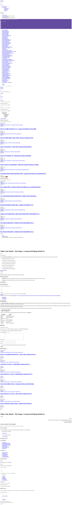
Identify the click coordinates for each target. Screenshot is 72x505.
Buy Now (6, 276)
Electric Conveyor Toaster (6, 67)
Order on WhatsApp (3, 270)
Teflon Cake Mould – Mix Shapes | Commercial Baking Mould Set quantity (12, 274)
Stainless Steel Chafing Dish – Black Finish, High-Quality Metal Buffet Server (20, 213)
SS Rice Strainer (4, 71)
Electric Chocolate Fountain (6, 35)
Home (3, 235)
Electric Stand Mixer (5, 64)
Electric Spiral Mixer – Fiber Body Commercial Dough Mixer (16, 146)
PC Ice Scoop (4, 79)
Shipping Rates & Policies (6, 444)
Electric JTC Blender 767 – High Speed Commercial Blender (15, 155)
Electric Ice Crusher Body (6, 73)
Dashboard (6, 115)
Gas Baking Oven (5, 37)
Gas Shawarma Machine (6, 70)
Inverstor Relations (5, 454)
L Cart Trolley (4, 58)
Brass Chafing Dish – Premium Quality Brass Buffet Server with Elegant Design (20, 187)
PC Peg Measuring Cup (6, 78)
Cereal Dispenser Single (6, 56)
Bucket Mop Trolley (5, 34)
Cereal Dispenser (5, 49)
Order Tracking (6, 8)
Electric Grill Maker (5, 33)
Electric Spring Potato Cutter (6, 54)
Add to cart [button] (2, 125)
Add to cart (2, 276)
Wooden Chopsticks (5, 76)
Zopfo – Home (4, 6)
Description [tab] (4, 297)
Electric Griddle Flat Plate (6, 43)
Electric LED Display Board (6, 52)
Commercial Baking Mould (23, 295)
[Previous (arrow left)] (0, 504)
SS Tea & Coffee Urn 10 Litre (7, 61)
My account (4, 7)
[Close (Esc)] (3, 503)
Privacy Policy (4, 445)
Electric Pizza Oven (5, 36)
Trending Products (3, 118)
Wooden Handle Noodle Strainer (7, 55)
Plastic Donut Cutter (5, 72)
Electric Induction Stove (6, 57)
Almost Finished (4, 176)
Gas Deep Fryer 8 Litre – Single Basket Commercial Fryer (15, 364)
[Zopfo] (1, 0)
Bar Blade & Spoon (5, 80)
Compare (1, 132)
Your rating (2, 332)
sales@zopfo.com (5, 436)
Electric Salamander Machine (6, 39)
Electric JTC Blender (5, 41)
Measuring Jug (4, 81)
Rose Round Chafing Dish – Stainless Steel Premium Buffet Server (17, 222)
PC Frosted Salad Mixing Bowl (7, 59)
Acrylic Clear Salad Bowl (6, 63)
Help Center (4, 448)
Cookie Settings (4, 447)
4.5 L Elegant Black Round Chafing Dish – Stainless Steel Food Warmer (18, 196)
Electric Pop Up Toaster (6, 68)
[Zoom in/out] (0, 503)
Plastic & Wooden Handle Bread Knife (8, 60)
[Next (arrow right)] (1, 504)
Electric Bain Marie (5, 32)
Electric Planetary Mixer (6, 47)
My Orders (6, 9)
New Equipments (5, 30)
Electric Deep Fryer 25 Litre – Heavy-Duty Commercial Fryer (16, 393)
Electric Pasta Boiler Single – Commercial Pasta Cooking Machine (17, 383)
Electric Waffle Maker (5, 31)
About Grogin (4, 453)
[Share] (2, 503)
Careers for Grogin (5, 452)
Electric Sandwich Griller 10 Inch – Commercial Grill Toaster (16, 403)
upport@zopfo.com (5, 16)
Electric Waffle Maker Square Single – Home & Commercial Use (16, 137)
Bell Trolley (4, 48)
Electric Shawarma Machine (6, 66)
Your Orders (4, 442)
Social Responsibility (5, 456)
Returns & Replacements (6, 443)
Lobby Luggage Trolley (6, 40)
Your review (2, 339)
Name (1, 341)
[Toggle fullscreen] (1, 503)
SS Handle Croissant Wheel (6, 75)
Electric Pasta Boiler (5, 45)
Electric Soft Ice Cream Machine (7, 62)
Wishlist (5, 10)
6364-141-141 (4, 433)
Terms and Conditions (5, 446)
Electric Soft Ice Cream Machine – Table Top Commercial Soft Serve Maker (19, 164)
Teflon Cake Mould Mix (56, 295)
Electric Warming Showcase (6, 42)
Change (1, 4)
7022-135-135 (4, 15)
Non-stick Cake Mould (38, 295)
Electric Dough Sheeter (6, 65)
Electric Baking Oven (5, 44)
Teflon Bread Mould (5, 74)
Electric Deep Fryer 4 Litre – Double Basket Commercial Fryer (16, 374)
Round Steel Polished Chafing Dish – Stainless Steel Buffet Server (16, 205)
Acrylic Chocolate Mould (6, 77)
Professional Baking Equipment (47, 295)
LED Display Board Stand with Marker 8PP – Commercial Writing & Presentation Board (23, 173)
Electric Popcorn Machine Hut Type (8, 53)
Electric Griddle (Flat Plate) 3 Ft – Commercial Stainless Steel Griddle (18, 129)
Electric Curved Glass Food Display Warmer (9, 51)
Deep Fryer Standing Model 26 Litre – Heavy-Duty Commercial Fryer (18, 354)
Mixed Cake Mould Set (31, 295)
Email (1, 343)
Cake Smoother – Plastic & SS (7, 82)
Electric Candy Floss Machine (7, 50)
